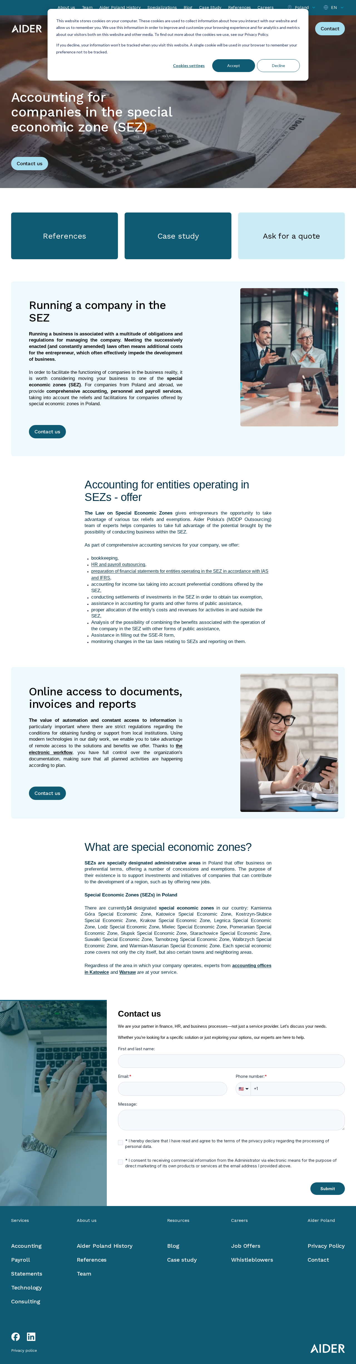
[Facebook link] (15, 1336)
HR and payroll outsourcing (118, 564)
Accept (233, 65)
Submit (327, 1188)
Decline (278, 65)
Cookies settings (189, 65)
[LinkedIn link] (31, 1336)
